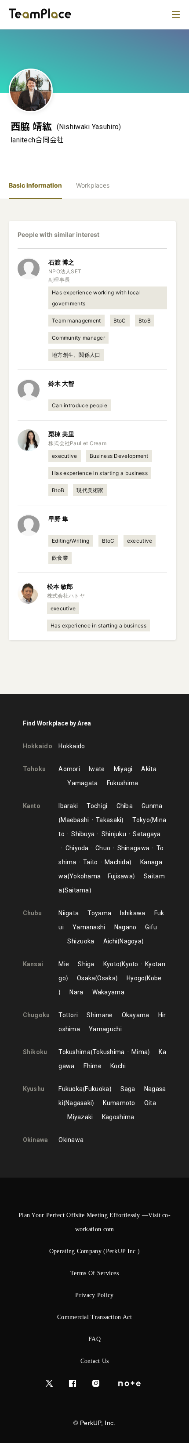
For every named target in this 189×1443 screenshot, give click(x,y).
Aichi (110, 941)
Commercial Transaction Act (94, 1317)
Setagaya (146, 834)
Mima (139, 1051)
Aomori (69, 768)
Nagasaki (78, 1102)
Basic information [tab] (35, 185)
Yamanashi (89, 927)
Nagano (125, 927)
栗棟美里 (61, 434)
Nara (76, 992)
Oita (150, 1102)
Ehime (93, 1066)
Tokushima (74, 1051)
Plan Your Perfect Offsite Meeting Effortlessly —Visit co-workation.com (94, 1222)
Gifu (151, 927)
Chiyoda (76, 848)
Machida (117, 862)
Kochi (118, 1066)
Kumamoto (119, 1102)
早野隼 (58, 518)
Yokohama (85, 876)
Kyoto (111, 964)
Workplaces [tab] (92, 185)
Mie (63, 964)
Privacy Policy (94, 1295)
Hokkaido (71, 746)
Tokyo (141, 819)
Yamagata (82, 783)
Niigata (68, 913)
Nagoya (131, 941)
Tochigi (97, 805)
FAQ (94, 1339)
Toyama (99, 913)
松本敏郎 (60, 586)
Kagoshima (118, 1116)
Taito (90, 862)
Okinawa (71, 1139)
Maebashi (75, 819)
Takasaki (108, 819)
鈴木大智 (61, 383)
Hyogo (136, 978)
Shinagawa (133, 848)
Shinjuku (114, 834)
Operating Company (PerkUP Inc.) (94, 1251)
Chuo (102, 848)
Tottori (68, 1015)
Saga (127, 1088)
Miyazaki (80, 1116)
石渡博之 (61, 262)
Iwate (97, 768)
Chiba (124, 805)
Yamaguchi (105, 1029)
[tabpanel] (94, 446)
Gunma (152, 805)
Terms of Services (94, 1273)
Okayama (135, 1015)
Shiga (86, 964)
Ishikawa (132, 913)
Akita (148, 768)
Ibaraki (68, 805)
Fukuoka (70, 1088)
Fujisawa (120, 876)
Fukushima (122, 783)
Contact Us (94, 1361)
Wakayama (108, 992)
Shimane (100, 1015)
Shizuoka (80, 941)
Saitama (77, 890)
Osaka (86, 978)
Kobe (154, 978)
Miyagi (123, 768)
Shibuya (82, 834)
